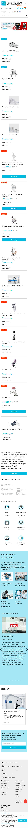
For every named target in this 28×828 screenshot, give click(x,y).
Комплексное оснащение (18, 801)
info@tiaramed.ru (5, 810)
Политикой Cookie (6, 823)
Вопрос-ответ (18, 789)
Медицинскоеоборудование (11, 763)
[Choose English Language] (15, 11)
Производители (5, 787)
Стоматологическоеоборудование (12, 770)
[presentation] (1, 28)
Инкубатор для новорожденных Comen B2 (13, 195)
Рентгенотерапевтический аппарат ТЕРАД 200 (11, 258)
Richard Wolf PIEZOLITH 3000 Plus (13, 286)
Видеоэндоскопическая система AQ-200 (13, 342)
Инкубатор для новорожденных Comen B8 (13, 227)
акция (3, 150)
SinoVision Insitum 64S (9, 135)
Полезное (17, 783)
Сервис (17, 796)
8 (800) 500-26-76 (6, 8)
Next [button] (25, 43)
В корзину (14, 176)
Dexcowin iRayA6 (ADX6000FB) (12, 429)
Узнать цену (7, 55)
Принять (22, 820)
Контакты (3, 794)
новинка (4, 39)
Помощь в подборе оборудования (20, 786)
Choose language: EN (7, 12)
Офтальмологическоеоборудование (13, 766)
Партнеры (3, 792)
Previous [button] (2, 43)
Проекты (3, 790)
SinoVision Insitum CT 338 (10, 107)
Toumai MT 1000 (7, 79)
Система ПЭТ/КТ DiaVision (11, 51)
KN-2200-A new (7, 370)
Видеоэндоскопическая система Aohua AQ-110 (13, 314)
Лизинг (17, 798)
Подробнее (14, 473)
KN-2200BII (6, 397)
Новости (3, 785)
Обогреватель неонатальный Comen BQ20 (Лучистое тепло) (12, 163)
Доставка (17, 791)
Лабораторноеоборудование (11, 773)
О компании (4, 783)
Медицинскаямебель (9, 777)
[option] (14, 43)
